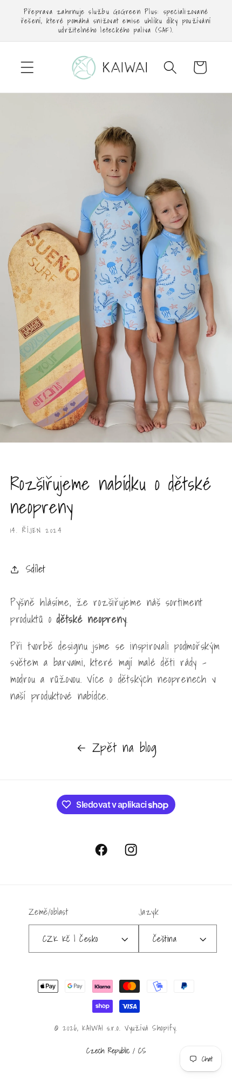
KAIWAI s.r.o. (101, 1028)
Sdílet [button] (36, 569)
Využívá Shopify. (151, 1028)
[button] (27, 67)
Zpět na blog (124, 747)
